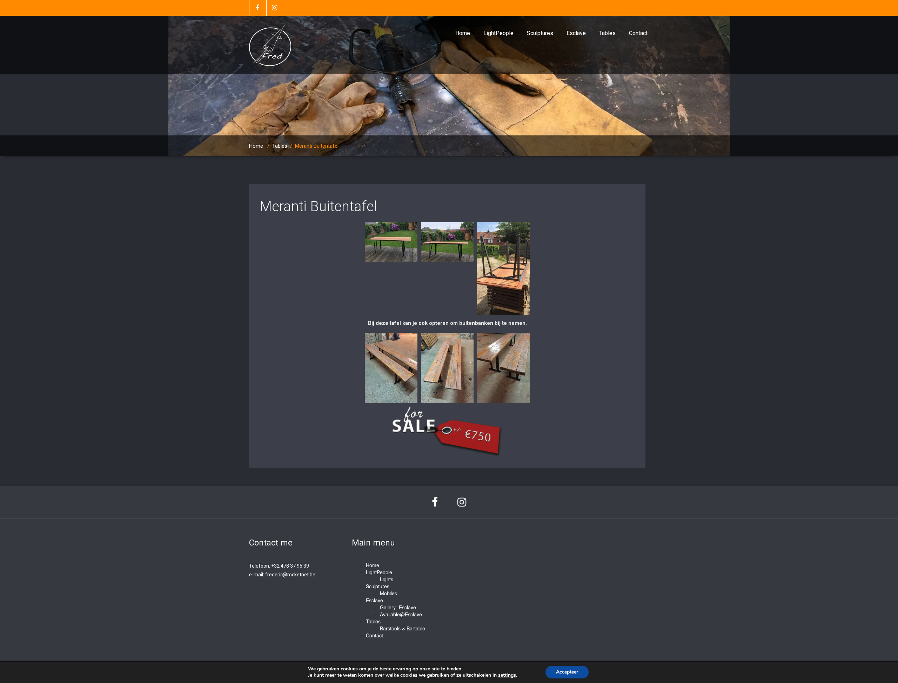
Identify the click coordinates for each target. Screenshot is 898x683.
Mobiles (388, 593)
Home (462, 33)
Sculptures (540, 33)
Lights (386, 579)
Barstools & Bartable (402, 628)
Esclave (576, 33)
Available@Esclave (401, 614)
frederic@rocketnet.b (289, 574)
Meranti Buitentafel (318, 206)
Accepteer (567, 672)
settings (507, 675)
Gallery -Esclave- (399, 607)
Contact (638, 33)
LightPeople (498, 33)
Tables (607, 33)
